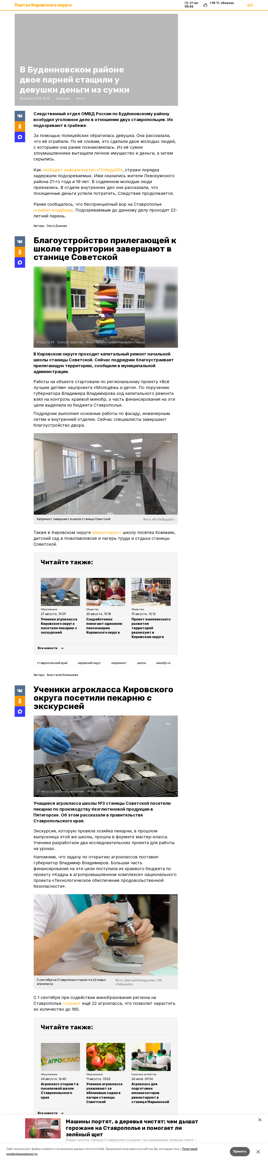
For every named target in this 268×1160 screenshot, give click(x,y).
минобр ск (163, 663)
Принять (239, 1151)
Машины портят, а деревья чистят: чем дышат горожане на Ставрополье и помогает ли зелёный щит (132, 1128)
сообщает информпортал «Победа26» (82, 169)
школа (141, 663)
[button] (43, 1128)
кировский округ (89, 663)
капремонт (119, 663)
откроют (72, 1003)
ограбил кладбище (53, 210)
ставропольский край (52, 663)
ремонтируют (106, 532)
